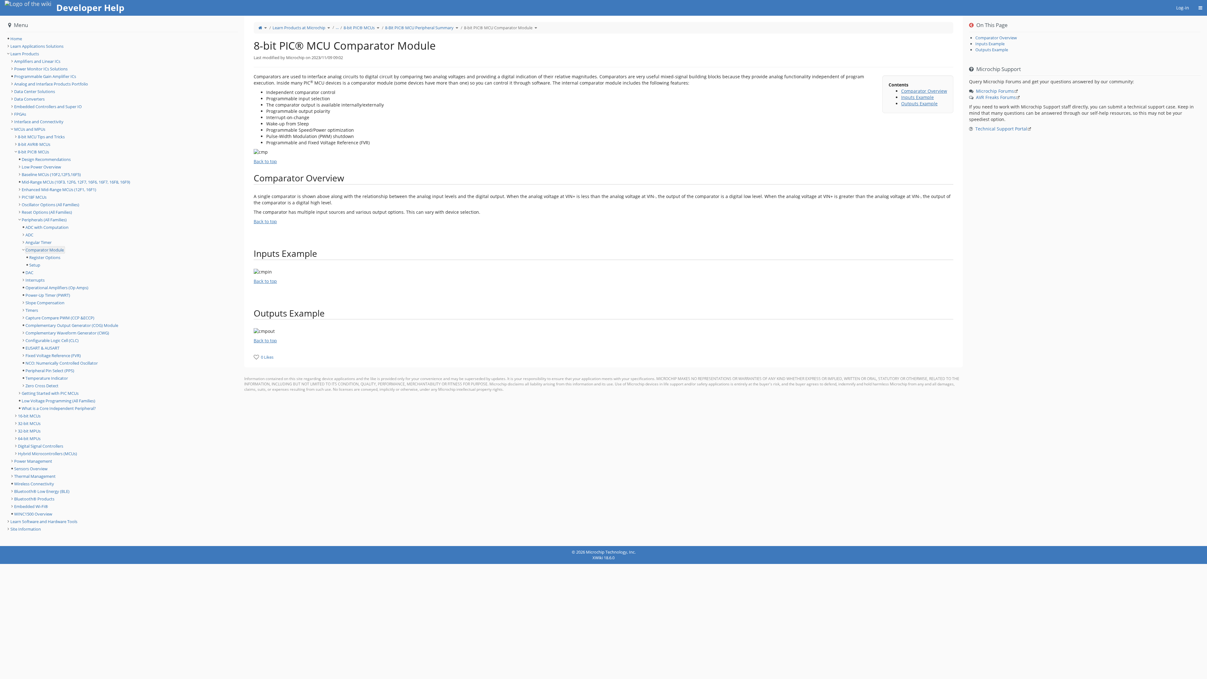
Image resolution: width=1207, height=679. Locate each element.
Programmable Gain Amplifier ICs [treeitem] (45, 76)
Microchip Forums (995, 91)
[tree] (122, 38)
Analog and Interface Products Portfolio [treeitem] (51, 84)
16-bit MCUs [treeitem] (29, 416)
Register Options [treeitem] (44, 257)
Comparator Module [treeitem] (44, 250)
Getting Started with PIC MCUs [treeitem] (50, 393)
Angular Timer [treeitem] (38, 242)
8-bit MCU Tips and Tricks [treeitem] (41, 137)
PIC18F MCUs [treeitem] (34, 197)
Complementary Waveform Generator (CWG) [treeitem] (67, 333)
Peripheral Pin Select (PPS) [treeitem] (49, 370)
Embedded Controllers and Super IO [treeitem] (48, 106)
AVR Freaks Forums (996, 97)
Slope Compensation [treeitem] (44, 303)
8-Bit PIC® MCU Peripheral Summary (419, 27)
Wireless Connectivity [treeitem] (34, 484)
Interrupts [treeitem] (35, 280)
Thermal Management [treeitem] (35, 476)
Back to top (265, 161)
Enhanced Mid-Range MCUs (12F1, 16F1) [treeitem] (59, 189)
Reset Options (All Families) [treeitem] (47, 212)
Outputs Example (919, 104)
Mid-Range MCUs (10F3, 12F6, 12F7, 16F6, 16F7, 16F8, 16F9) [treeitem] (76, 182)
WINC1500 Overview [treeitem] (33, 514)
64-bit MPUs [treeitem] (29, 438)
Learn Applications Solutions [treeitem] (36, 46)
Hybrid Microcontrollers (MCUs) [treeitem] (47, 453)
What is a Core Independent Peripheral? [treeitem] (59, 408)
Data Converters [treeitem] (29, 99)
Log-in (1182, 8)
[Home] (260, 27)
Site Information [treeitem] (25, 529)
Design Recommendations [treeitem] (46, 159)
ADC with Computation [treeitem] (47, 227)
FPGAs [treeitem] (20, 114)
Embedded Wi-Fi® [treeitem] (31, 506)
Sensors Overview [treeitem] (30, 469)
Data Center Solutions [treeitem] (34, 91)
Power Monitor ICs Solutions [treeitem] (41, 69)
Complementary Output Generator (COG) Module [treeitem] (71, 325)
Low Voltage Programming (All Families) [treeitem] (58, 401)
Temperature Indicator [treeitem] (46, 378)
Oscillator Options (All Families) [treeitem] (50, 204)
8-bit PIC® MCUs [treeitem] (33, 152)
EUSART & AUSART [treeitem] (42, 348)
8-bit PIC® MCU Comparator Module (498, 27)
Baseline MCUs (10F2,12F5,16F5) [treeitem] (51, 174)
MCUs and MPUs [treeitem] (29, 129)
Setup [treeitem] (34, 265)
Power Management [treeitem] (33, 461)
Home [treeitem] (16, 38)
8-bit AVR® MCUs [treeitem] (34, 144)
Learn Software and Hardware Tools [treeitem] (43, 521)
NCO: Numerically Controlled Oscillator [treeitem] (61, 363)
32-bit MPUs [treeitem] (29, 431)
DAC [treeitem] (29, 272)
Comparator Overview (924, 91)
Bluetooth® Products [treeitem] (34, 499)
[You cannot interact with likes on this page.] (256, 357)
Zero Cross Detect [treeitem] (41, 386)
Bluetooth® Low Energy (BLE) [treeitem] (41, 491)
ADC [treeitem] (29, 235)
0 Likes (267, 357)
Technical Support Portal (1001, 129)
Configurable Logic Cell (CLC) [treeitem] (52, 340)
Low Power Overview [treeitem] (41, 167)
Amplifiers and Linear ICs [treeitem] (37, 61)
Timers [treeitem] (31, 310)
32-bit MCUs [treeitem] (29, 423)
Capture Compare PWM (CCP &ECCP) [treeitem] (59, 318)
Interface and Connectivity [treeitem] (38, 121)
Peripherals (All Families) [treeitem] (44, 220)
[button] (239, 281)
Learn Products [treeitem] (24, 54)
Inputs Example (917, 97)
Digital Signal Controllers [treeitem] (40, 446)
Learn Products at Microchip (299, 27)
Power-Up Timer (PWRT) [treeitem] (47, 295)
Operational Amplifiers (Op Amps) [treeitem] (56, 287)
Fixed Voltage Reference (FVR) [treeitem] (53, 355)
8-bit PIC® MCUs (359, 27)
